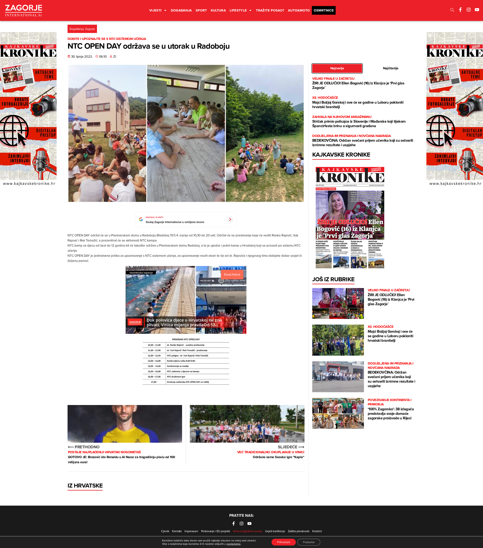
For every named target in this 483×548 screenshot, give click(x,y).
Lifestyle (238, 10)
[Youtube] (477, 9)
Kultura (218, 10)
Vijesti (155, 10)
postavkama (233, 544)
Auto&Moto (299, 10)
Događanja (181, 10)
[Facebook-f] (460, 9)
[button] (452, 10)
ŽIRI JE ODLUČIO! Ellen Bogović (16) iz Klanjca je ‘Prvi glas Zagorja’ (358, 83)
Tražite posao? (270, 10)
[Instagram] (468, 9)
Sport (201, 10)
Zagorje (90, 29)
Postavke (309, 542)
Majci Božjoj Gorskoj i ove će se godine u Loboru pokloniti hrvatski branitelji (357, 102)
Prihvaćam (283, 542)
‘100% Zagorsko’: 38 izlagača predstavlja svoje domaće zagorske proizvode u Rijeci (391, 409)
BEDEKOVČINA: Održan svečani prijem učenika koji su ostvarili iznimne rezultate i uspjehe (362, 141)
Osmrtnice (324, 10)
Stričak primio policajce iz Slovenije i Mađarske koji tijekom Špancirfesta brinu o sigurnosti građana (358, 121)
